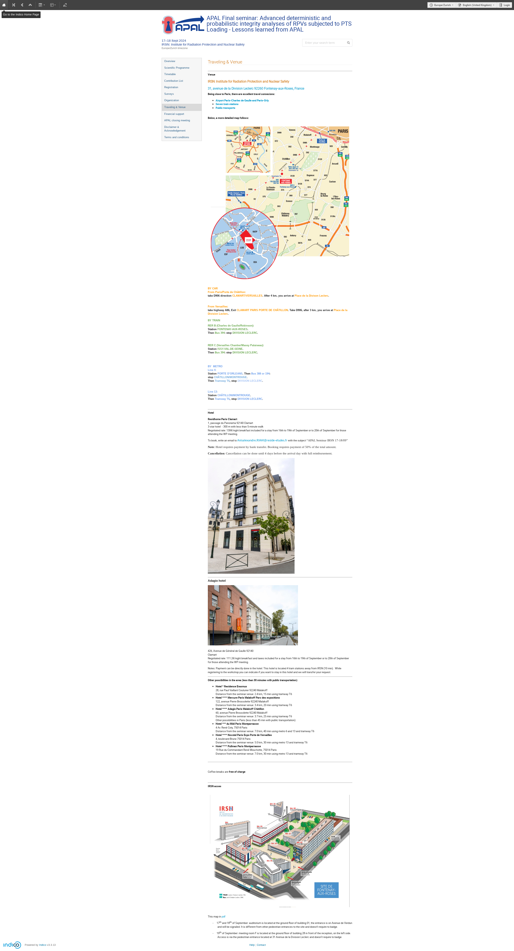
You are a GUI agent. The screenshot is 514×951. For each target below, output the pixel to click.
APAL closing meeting (177, 120)
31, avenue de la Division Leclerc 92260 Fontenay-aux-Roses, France (256, 88)
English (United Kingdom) (477, 5)
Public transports (225, 108)
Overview (169, 61)
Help (252, 945)
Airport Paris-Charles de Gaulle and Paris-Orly (242, 100)
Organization (171, 100)
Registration (171, 87)
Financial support (174, 113)
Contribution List (173, 80)
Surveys (169, 93)
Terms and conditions (176, 137)
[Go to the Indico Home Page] (4, 5)
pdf (223, 916)
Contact (261, 945)
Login (507, 5)
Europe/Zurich (442, 5)
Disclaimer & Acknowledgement (175, 129)
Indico (42, 945)
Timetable (170, 74)
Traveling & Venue (175, 107)
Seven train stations (227, 104)
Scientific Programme (176, 67)
